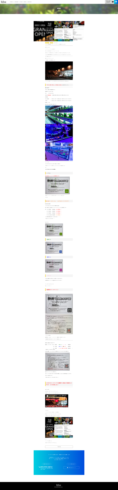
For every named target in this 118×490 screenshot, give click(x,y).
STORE (21, 1)
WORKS (11, 1)
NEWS (25, 1)
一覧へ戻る (59, 446)
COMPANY (16, 1)
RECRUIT (30, 1)
